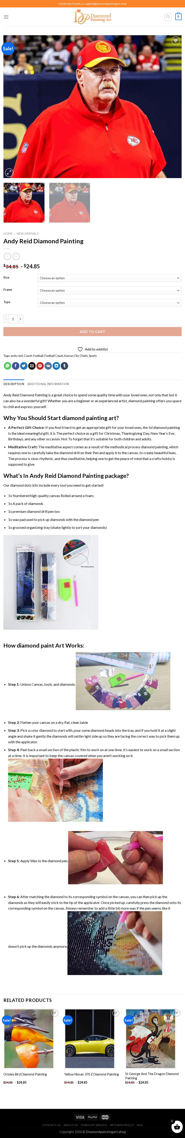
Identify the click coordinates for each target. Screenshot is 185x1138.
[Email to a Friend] (32, 366)
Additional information (48, 384)
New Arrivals (28, 233)
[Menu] (6, 16)
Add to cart (92, 331)
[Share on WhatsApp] (7, 366)
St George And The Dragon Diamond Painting (152, 1076)
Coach (28, 356)
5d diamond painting (164, 427)
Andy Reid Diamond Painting (25, 395)
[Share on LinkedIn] (56, 366)
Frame (7, 289)
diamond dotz (21, 485)
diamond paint (35, 645)
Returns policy (122, 1125)
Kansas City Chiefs (76, 356)
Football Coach (53, 356)
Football (38, 356)
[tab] (13, 383)
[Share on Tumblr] (64, 366)
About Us (70, 1125)
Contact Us (51, 1125)
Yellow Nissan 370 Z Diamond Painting (91, 1074)
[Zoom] (9, 172)
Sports (93, 356)
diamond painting (141, 401)
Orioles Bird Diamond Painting (25, 1074)
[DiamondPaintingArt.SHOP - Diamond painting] (93, 16)
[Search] (168, 17)
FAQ (140, 1125)
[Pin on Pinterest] (40, 366)
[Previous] (13, 106)
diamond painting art (89, 417)
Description (13, 384)
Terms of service (94, 1125)
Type (6, 302)
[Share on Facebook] (15, 366)
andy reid (17, 356)
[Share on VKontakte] (48, 366)
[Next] (172, 106)
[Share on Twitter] (24, 366)
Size (6, 277)
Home (7, 233)
